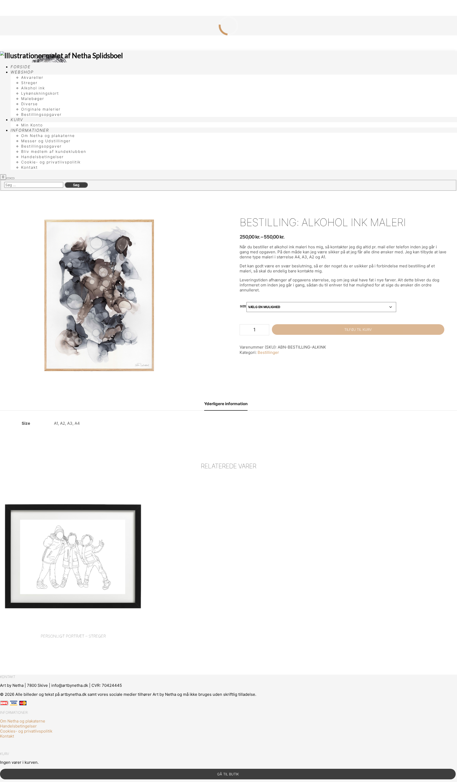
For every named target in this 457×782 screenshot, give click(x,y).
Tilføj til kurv (358, 329)
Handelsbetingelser (18, 726)
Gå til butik (228, 774)
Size (243, 306)
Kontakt (7, 736)
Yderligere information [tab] (226, 403)
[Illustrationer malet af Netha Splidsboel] (61, 55)
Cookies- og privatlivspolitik (26, 731)
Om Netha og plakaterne (22, 721)
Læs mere (73, 543)
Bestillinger (268, 352)
